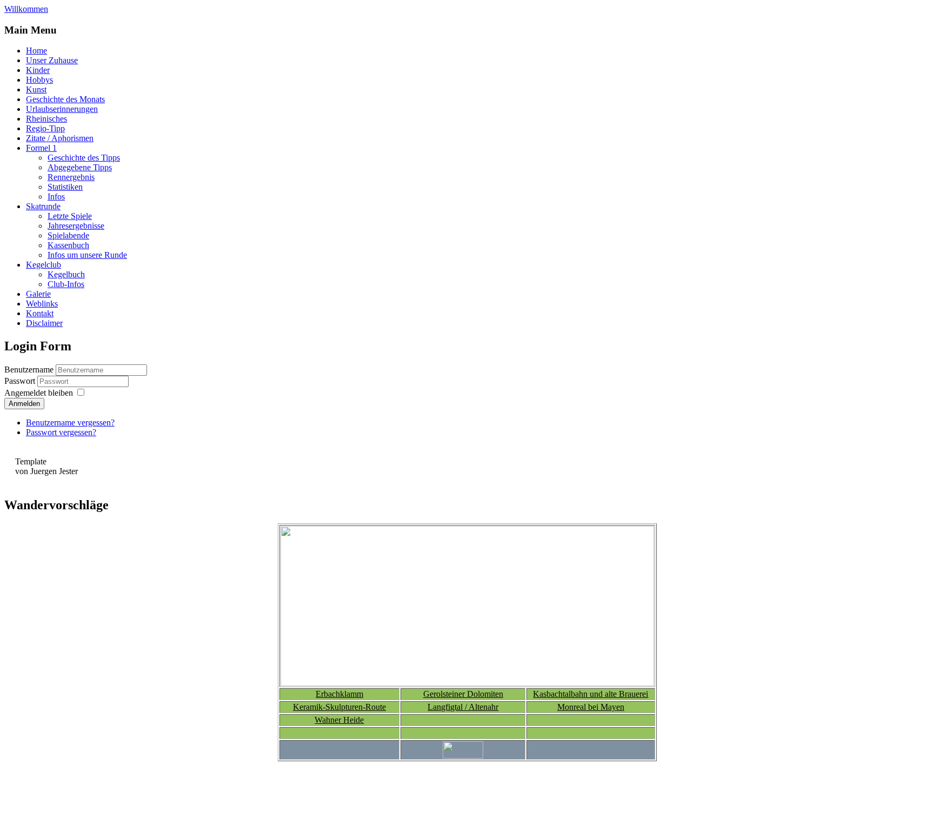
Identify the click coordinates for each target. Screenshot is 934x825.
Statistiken (65, 186)
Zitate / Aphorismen (60, 138)
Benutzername (29, 369)
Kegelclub (43, 264)
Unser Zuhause (52, 60)
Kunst (36, 89)
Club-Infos (66, 284)
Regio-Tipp (45, 128)
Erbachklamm (339, 693)
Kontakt (40, 313)
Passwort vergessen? (61, 432)
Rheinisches (46, 118)
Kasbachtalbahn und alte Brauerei (590, 693)
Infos (56, 196)
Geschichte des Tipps (84, 157)
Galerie (38, 293)
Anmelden (24, 404)
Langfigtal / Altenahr (463, 706)
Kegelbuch (66, 274)
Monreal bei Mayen (590, 706)
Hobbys (39, 79)
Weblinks (42, 303)
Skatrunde (43, 206)
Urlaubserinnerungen (62, 109)
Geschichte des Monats (65, 99)
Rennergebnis (71, 177)
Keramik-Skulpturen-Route (339, 706)
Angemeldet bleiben (38, 392)
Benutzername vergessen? (70, 422)
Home (36, 50)
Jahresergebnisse (76, 225)
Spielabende (68, 235)
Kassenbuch (68, 245)
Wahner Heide (339, 719)
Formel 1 (41, 147)
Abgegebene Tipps (80, 167)
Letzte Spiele (70, 216)
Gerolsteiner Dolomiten (463, 693)
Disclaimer (44, 323)
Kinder (38, 70)
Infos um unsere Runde (87, 255)
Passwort (20, 380)
